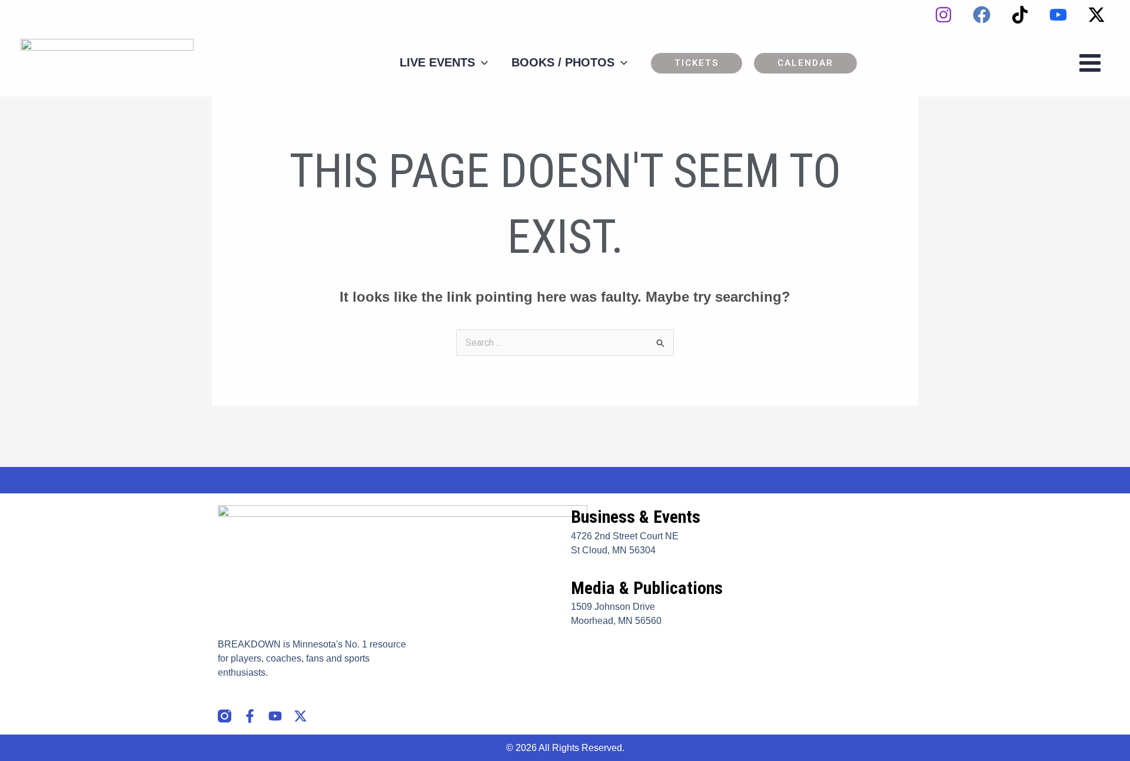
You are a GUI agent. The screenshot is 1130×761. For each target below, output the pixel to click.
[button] (696, 63)
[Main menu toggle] (1090, 63)
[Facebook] (982, 15)
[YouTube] (1058, 15)
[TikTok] (1020, 15)
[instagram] (943, 15)
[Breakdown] (107, 62)
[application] (481, 62)
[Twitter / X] (1096, 15)
